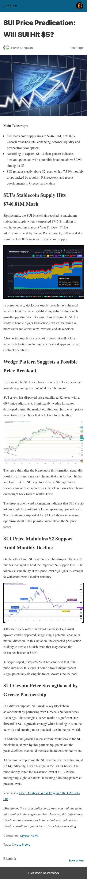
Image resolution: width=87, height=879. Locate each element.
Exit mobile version (43, 873)
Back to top (76, 860)
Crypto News (29, 835)
